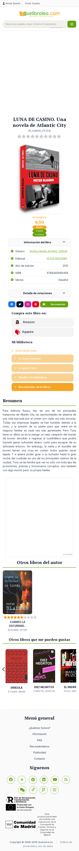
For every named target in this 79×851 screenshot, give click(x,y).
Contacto (39, 758)
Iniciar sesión (13, 3)
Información (40, 733)
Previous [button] (4, 669)
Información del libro (37, 242)
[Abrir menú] (71, 24)
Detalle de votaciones (37, 293)
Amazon (28, 322)
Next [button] (75, 669)
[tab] (39, 242)
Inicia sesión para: (26, 350)
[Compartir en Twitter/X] (20, 304)
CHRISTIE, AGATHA (44, 691)
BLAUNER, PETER (39, 131)
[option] (16, 671)
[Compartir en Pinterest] (35, 304)
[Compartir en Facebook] (11, 304)
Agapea (27, 332)
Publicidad (39, 752)
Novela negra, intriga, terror (48, 251)
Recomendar (57, 304)
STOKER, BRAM (16, 691)
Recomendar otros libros (34, 386)
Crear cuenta (32, 3)
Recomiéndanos (39, 746)
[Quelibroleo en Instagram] (27, 304)
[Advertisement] (39, 74)
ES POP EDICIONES (57, 258)
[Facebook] (11, 780)
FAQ (39, 740)
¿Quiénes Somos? (39, 727)
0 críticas (39, 234)
